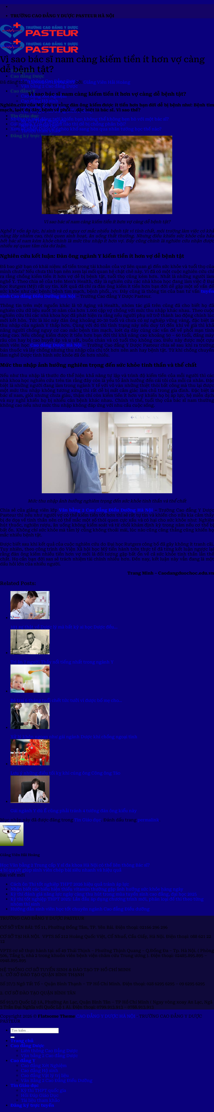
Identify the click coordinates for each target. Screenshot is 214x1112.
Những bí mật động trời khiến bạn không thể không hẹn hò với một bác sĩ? (89, 119)
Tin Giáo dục (24, 115)
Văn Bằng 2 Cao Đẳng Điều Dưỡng (56, 1080)
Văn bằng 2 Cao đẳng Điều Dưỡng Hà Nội (106, 510)
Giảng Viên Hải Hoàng (107, 82)
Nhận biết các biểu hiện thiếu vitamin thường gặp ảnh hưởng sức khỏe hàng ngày (96, 889)
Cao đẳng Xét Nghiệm (44, 1065)
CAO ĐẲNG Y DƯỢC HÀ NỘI (105, 1016)
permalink (148, 819)
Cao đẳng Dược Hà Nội (56, 345)
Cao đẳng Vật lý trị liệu (45, 1075)
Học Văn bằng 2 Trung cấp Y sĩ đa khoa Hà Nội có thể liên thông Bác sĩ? (75, 865)
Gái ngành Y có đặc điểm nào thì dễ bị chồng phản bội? (68, 124)
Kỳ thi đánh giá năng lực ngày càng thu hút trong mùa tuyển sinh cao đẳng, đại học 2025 (103, 894)
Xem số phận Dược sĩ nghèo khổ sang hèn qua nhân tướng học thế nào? (86, 129)
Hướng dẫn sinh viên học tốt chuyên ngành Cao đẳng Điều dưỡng (80, 909)
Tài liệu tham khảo (40, 1100)
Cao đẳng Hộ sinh (39, 101)
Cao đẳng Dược (27, 76)
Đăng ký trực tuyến (32, 135)
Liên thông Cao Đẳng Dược (49, 1050)
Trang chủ (21, 1040)
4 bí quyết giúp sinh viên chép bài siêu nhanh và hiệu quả (60, 870)
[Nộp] (12, 1037)
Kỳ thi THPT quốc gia (43, 1090)
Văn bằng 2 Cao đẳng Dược (49, 86)
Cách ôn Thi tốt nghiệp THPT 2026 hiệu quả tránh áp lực (69, 884)
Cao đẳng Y (22, 91)
